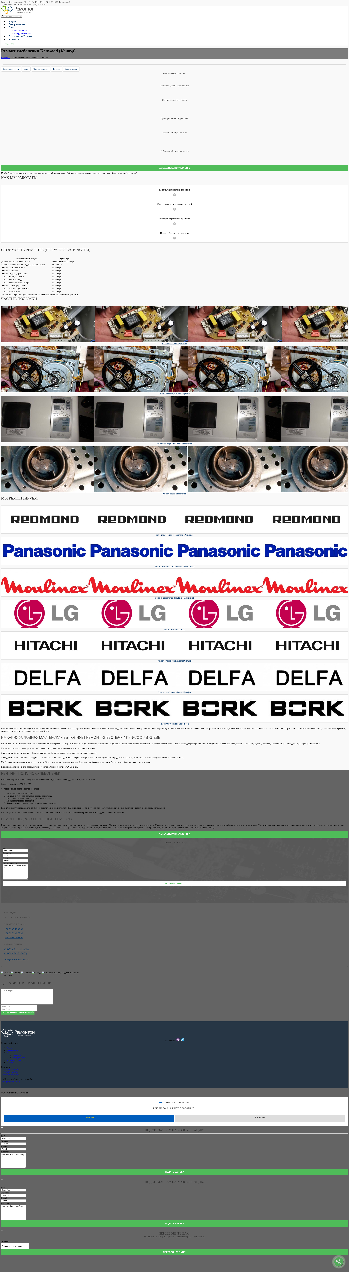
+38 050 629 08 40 (14, 937)
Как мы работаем (11, 69)
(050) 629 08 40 (39, 5)
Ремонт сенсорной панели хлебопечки (174, 444)
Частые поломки (40, 69)
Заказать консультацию (174, 168)
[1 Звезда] (6, 972)
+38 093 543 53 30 (14, 929)
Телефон (7, 853)
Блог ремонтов (17, 24)
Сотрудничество (23, 33)
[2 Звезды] (16, 972)
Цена (26, 69)
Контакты (14, 39)
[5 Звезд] (46, 972)
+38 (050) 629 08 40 (10, 1075)
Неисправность (10, 863)
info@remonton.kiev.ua (16, 959)
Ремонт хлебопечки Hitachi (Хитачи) (175, 661)
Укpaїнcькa (88, 1117)
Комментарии (71, 69)
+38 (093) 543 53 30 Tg (15, 953)
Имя (5, 848)
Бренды (56, 69)
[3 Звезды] (26, 972)
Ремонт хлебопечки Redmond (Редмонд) (174, 535)
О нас (11, 27)
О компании (20, 30)
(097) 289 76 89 (24, 5)
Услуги (12, 21)
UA (7, 44)
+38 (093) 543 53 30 (10, 1070)
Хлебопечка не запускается (174, 343)
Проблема (5, 1152)
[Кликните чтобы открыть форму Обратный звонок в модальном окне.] (339, 1262)
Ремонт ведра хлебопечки (174, 494)
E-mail (5, 858)
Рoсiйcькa (260, 1117)
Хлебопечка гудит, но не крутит (174, 394)
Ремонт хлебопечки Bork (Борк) (174, 724)
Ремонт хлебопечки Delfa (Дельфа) (174, 692)
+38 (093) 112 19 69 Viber (17, 949)
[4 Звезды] (37, 972)
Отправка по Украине (20, 36)
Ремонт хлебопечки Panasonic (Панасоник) (174, 566)
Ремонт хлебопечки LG (174, 629)
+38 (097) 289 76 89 (10, 1072)
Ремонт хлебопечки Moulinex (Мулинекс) (174, 598)
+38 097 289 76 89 (14, 933)
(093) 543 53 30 (9, 5)
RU (12, 44)
